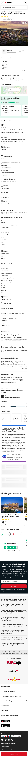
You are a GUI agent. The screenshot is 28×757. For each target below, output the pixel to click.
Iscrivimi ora (14, 586)
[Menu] (2, 2)
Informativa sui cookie (7, 750)
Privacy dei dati (5, 746)
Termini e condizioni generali (8, 743)
